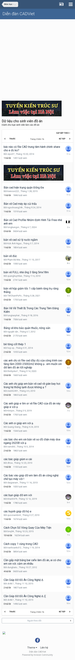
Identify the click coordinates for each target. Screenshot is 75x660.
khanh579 (12, 499)
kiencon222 (13, 191)
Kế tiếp (62, 139)
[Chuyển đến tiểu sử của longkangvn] (68, 222)
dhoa (10, 463)
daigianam (12, 482)
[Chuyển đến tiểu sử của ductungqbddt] (68, 242)
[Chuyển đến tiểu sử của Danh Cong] (68, 405)
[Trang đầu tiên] (5, 139)
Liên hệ (44, 647)
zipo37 (10, 154)
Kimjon (10, 410)
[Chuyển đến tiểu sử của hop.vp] (68, 346)
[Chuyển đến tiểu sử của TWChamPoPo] (68, 290)
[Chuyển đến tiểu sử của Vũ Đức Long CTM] (68, 529)
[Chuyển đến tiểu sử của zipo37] (68, 149)
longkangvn (13, 227)
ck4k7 (10, 583)
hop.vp (10, 348)
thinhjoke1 (12, 371)
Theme (31, 647)
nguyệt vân (12, 331)
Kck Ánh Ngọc (14, 243)
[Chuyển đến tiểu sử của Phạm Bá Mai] (68, 258)
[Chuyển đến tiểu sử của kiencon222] (68, 189)
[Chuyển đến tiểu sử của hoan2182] (68, 582)
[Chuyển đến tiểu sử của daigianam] (68, 477)
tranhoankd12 (14, 547)
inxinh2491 (12, 391)
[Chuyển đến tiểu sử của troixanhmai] (68, 562)
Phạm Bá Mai (13, 259)
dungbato (12, 567)
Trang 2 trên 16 (37, 139)
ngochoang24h (15, 207)
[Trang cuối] (70, 139)
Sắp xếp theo (62, 133)
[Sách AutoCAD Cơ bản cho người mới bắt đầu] (4, 632)
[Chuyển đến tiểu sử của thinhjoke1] (68, 362)
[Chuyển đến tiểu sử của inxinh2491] (68, 386)
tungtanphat (13, 315)
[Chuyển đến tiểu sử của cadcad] (68, 206)
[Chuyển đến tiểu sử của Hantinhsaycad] (68, 425)
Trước (12, 139)
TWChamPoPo (14, 295)
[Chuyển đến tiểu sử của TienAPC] (68, 274)
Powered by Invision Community (37, 655)
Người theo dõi (34, 620)
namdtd (11, 446)
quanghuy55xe (14, 276)
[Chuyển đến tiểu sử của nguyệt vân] (68, 330)
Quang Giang (13, 427)
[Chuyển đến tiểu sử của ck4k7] (68, 598)
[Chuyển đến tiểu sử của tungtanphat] (68, 310)
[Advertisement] (37, 58)
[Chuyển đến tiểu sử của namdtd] (68, 441)
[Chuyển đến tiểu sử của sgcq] (68, 513)
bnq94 (10, 531)
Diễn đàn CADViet (19, 13)
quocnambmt (14, 515)
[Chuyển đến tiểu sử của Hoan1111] (68, 461)
